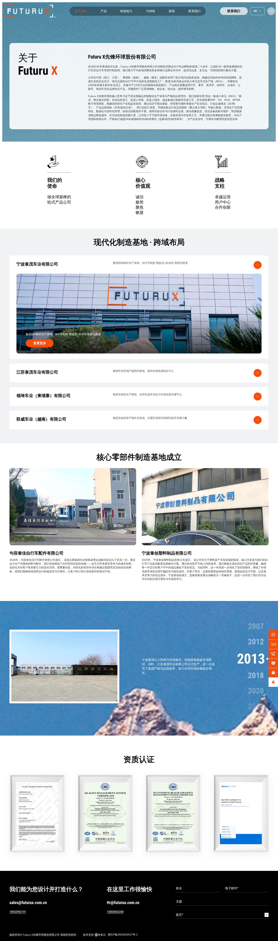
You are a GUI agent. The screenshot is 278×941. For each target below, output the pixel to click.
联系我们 (194, 11)
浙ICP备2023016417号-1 (123, 934)
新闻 (172, 11)
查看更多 (39, 343)
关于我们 (81, 11)
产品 (104, 11)
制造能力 (126, 11)
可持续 (150, 11)
